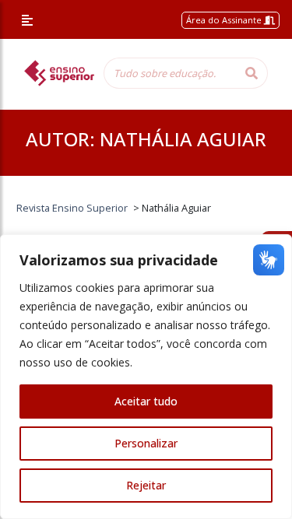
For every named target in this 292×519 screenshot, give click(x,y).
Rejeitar (146, 485)
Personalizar (146, 443)
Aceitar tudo (146, 401)
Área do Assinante (225, 20)
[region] (146, 376)
